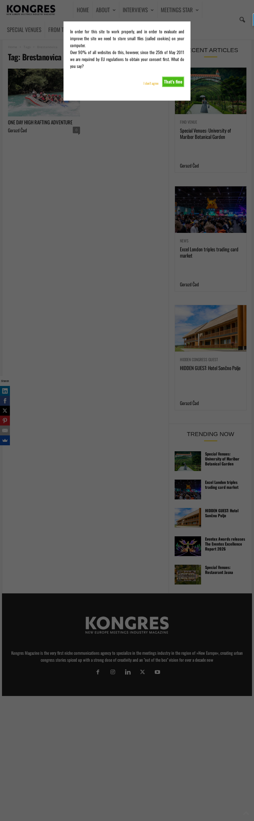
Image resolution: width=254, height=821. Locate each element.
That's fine (173, 81)
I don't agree (151, 83)
